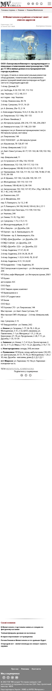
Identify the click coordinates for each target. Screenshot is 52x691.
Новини (21, 10)
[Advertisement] (26, 500)
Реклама (25, 669)
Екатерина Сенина (43, 26)
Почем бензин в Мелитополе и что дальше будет (23, 640)
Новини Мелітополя (35, 10)
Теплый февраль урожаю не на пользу (18, 633)
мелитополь (12, 369)
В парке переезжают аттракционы (17, 637)
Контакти (36, 669)
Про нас (15, 669)
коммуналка (27, 369)
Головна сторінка (8, 10)
